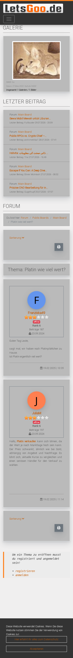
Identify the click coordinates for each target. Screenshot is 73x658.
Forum (24, 217)
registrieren (25, 571)
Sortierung (15, 237)
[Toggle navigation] (9, 19)
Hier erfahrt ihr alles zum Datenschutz (36, 639)
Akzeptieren (36, 648)
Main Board (25, 114)
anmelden (21, 575)
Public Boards (40, 217)
